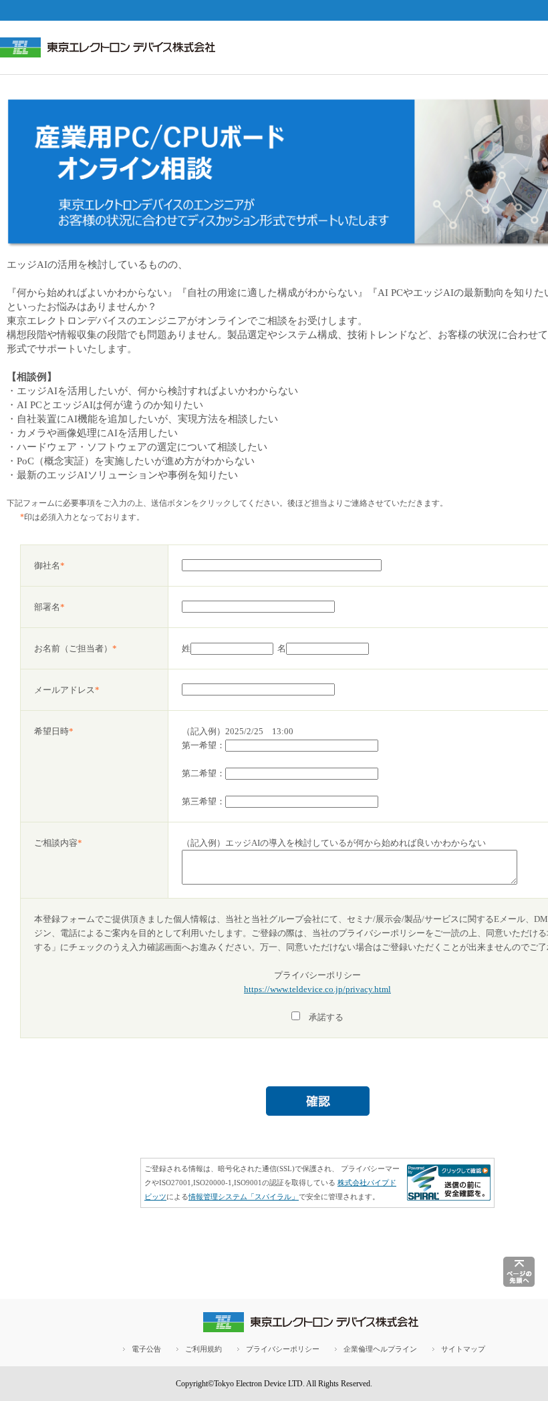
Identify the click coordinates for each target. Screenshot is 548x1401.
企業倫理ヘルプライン (380, 1349)
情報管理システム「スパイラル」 (243, 1197)
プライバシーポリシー (282, 1349)
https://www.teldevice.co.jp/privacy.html (317, 989)
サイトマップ (463, 1349)
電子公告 (146, 1349)
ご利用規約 (203, 1349)
